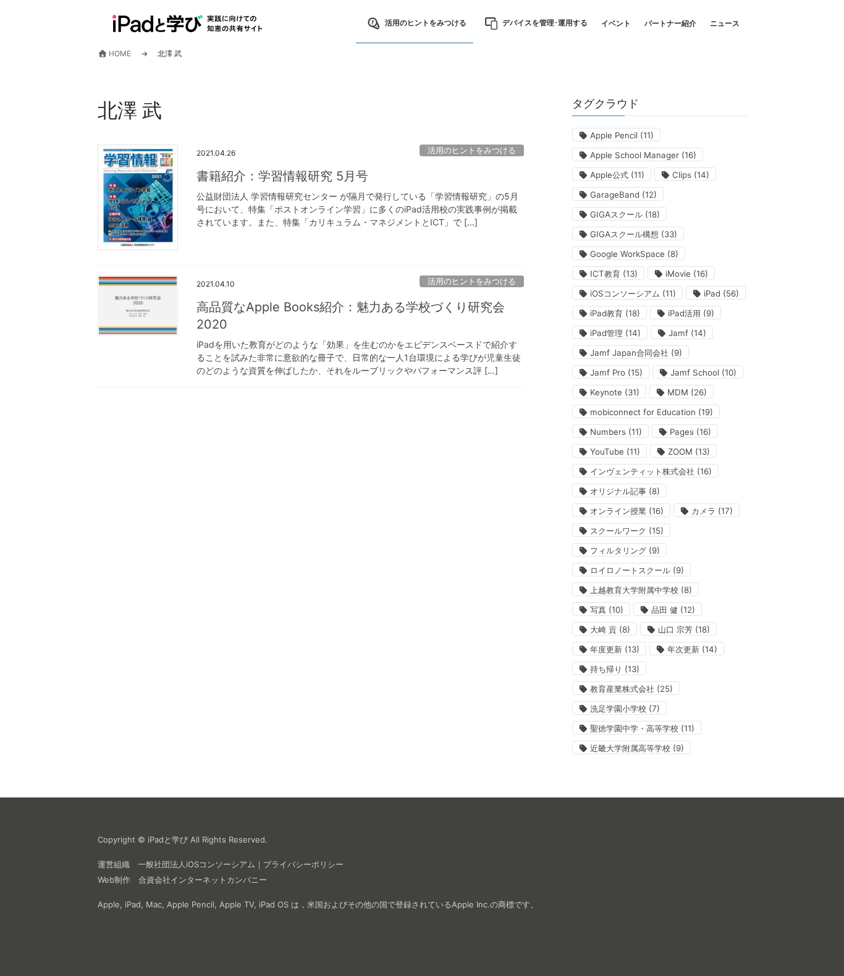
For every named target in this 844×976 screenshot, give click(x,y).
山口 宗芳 (684, 629)
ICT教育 (614, 274)
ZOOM (689, 451)
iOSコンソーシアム (633, 293)
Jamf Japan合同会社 (636, 353)
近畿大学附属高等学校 (637, 748)
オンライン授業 (627, 511)
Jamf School (703, 372)
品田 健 (673, 610)
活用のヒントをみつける (472, 150)
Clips (690, 175)
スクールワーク (627, 531)
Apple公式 (617, 175)
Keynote (614, 392)
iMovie (686, 274)
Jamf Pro (616, 372)
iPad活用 (691, 313)
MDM (687, 392)
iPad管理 (615, 333)
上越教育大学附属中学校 (641, 590)
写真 (606, 610)
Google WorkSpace (634, 254)
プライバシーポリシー (303, 864)
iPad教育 (615, 313)
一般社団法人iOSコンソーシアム (196, 864)
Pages (690, 432)
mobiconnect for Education (651, 412)
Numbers (616, 432)
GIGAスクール (625, 214)
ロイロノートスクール (637, 570)
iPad (721, 293)
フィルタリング (625, 550)
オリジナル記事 (625, 491)
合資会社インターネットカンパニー (202, 880)
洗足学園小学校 (625, 708)
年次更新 (692, 649)
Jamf (687, 333)
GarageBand (623, 195)
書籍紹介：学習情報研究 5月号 (282, 176)
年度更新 (614, 649)
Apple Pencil (622, 135)
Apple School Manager (643, 155)
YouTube (615, 451)
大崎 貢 (610, 629)
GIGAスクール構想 (633, 234)
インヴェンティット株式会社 (651, 471)
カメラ (712, 511)
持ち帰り (614, 669)
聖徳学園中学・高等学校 (642, 728)
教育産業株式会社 (631, 689)
